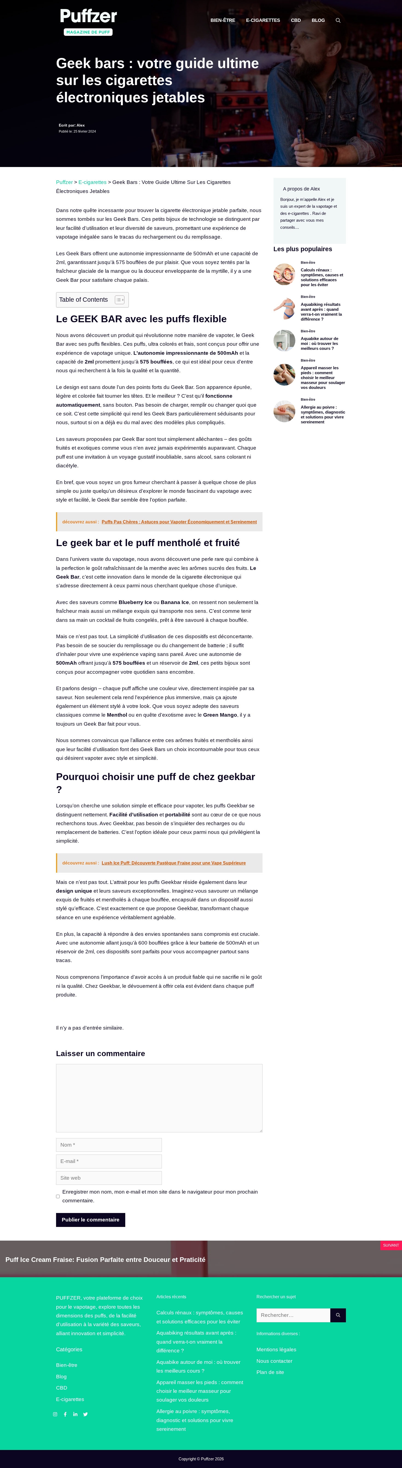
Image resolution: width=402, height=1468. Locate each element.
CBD (296, 20)
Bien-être (223, 20)
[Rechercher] (338, 1315)
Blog (318, 20)
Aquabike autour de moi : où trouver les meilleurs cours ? (319, 343)
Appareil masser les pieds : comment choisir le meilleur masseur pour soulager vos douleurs (323, 378)
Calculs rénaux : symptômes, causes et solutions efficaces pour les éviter (322, 277)
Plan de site (270, 1372)
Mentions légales (276, 1349)
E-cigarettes (263, 20)
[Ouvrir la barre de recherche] (338, 20)
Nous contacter (274, 1361)
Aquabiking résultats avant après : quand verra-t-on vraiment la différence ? (321, 311)
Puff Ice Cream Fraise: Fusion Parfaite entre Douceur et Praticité (105, 1259)
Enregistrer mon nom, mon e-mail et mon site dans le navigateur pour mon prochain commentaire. (160, 1196)
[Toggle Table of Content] (117, 299)
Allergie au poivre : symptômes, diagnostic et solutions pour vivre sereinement (323, 414)
